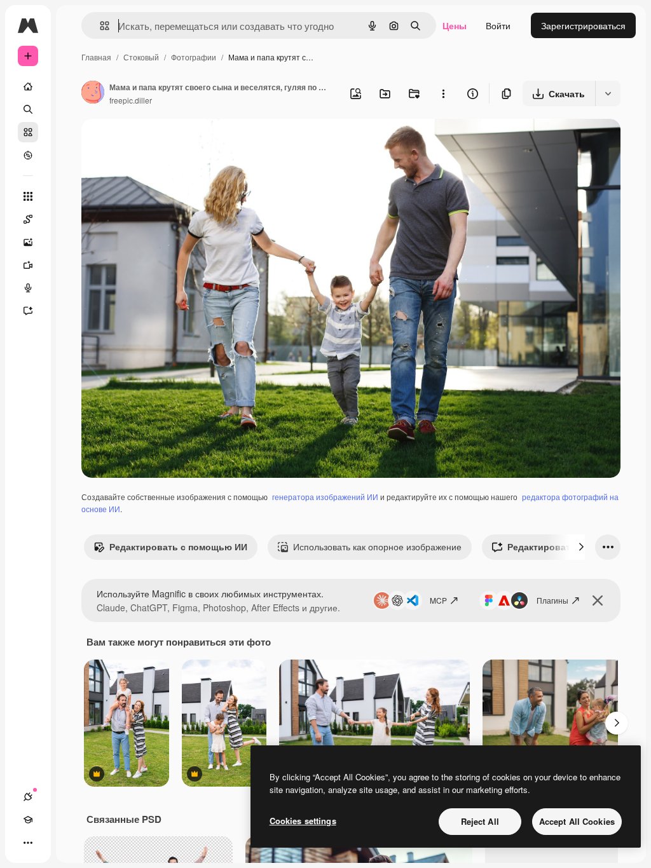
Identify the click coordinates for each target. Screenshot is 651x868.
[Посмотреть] (28, 155)
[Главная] (28, 86)
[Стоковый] (28, 132)
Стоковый (141, 56)
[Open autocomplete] (99, 26)
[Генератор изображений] (28, 242)
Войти (498, 25)
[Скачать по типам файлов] (607, 93)
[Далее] (581, 547)
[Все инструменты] (28, 196)
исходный (166, 143)
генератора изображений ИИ (325, 496)
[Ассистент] (28, 311)
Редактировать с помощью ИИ (178, 546)
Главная (96, 56)
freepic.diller (130, 100)
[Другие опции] (443, 93)
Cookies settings (303, 821)
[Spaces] (28, 219)
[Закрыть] (597, 600)
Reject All (480, 821)
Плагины (552, 600)
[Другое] (28, 842)
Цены (454, 25)
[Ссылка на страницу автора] (92, 93)
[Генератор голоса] (28, 288)
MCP (438, 600)
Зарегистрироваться (583, 25)
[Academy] (28, 820)
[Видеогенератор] (28, 265)
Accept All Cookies (577, 821)
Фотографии (193, 56)
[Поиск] (28, 109)
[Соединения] (28, 797)
